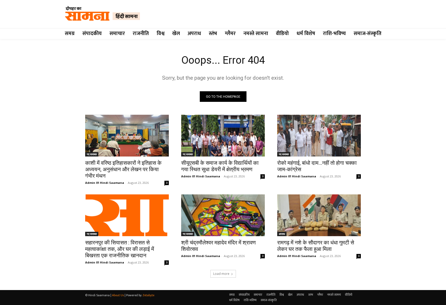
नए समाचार (92, 154)
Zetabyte (148, 295)
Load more (221, 273)
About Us (118, 295)
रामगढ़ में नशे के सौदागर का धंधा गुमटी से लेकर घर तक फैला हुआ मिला (315, 246)
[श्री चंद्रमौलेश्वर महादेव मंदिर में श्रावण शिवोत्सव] (223, 215)
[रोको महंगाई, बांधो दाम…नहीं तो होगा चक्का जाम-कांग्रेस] (319, 135)
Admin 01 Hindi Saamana (104, 183)
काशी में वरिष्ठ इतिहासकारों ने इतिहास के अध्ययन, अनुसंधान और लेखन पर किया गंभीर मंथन (123, 169)
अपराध (282, 234)
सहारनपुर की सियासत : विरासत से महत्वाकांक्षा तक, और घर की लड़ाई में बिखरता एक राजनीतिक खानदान (119, 249)
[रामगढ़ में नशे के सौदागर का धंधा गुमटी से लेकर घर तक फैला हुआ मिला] (319, 215)
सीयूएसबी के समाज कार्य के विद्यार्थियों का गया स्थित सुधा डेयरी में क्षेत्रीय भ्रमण (220, 166)
